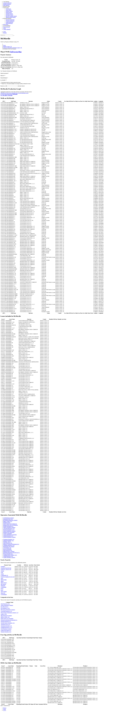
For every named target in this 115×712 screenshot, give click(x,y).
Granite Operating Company (9, 557)
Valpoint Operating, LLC (8, 540)
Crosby (2, 573)
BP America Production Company (10, 520)
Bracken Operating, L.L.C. (9, 529)
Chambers (3, 566)
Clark (2, 572)
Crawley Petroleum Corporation (10, 534)
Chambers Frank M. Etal (6, 568)
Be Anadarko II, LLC (5, 608)
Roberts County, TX (7, 46)
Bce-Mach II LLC (4, 606)
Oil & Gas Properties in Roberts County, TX (12, 47)
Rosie (2, 590)
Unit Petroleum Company (8, 517)
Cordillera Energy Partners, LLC (10, 555)
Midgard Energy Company (9, 551)
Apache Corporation (7, 533)
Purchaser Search (9, 14)
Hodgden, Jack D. (7, 541)
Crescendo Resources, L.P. (8, 528)
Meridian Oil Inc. (6, 522)
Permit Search (9, 12)
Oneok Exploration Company (9, 537)
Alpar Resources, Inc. (7, 543)
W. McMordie (4, 594)
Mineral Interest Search (11, 17)
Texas (4, 45)
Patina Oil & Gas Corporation (7, 618)
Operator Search (9, 13)
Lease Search (8, 10)
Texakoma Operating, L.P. (8, 539)
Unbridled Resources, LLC (9, 545)
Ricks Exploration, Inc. (8, 553)
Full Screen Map (15, 52)
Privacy (4, 707)
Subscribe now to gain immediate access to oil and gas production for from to (14, 94)
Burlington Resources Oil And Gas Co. (11, 552)
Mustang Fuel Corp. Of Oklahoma (10, 525)
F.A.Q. (4, 710)
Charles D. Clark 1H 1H (6, 569)
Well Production (9, 23)
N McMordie (3, 587)
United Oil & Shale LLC (6, 630)
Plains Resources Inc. (7, 550)
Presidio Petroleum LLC (8, 526)
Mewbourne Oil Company (8, 546)
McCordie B (3, 584)
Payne (2, 588)
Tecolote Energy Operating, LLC (8, 623)
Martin (2, 581)
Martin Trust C (4, 582)
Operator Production (10, 19)
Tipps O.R (3, 593)
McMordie (3, 585)
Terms (4, 709)
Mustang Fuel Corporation (8, 532)
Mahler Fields (4, 579)
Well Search (8, 8)
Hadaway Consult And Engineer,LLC (11, 544)
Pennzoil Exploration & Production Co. (9, 620)
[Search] (13, 35)
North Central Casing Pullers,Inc (10, 523)
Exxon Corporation (7, 549)
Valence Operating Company (9, 527)
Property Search (9, 11)
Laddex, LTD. (4, 614)
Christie (2, 570)
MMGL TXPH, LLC (7, 521)
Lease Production (9, 22)
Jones (2, 578)
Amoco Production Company (9, 531)
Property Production (10, 20)
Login (4, 31)
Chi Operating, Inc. (7, 547)
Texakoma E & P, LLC (8, 519)
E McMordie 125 (4, 575)
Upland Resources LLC (8, 535)
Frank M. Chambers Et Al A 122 (7, 576)
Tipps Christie (4, 591)
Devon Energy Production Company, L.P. (9, 612)
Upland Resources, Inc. (8, 556)
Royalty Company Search (11, 16)
